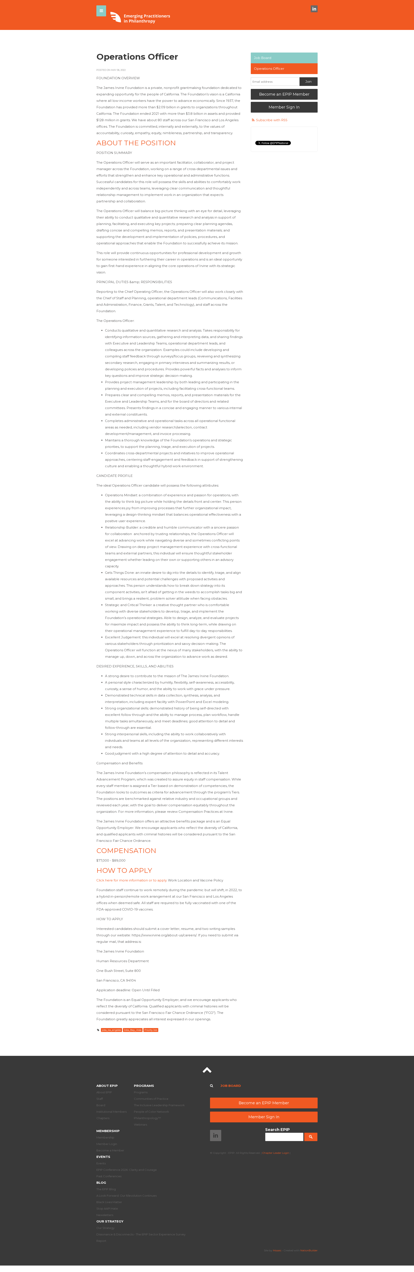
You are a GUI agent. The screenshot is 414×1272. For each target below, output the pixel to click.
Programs (144, 1086)
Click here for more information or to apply (131, 880)
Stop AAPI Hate (107, 1208)
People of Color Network (151, 1111)
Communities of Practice (151, 1098)
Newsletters (104, 1215)
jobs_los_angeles (111, 1030)
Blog (101, 1182)
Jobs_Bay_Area (132, 1030)
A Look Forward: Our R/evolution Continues (126, 1195)
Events (103, 1157)
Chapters (102, 1118)
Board (100, 1105)
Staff (99, 1098)
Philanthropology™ (147, 1118)
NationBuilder (309, 1250)
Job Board (262, 58)
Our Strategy (109, 1221)
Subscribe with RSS (271, 120)
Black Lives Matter (109, 1202)
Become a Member (110, 1150)
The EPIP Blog (106, 1189)
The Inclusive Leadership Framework (159, 1105)
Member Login (106, 1144)
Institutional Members (111, 1111)
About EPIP (107, 1086)
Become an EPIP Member (284, 94)
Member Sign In (284, 107)
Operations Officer (269, 69)
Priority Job (150, 1030)
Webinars (140, 1124)
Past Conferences (108, 1176)
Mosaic (277, 1250)
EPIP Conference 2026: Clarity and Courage (126, 1169)
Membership (108, 1131)
